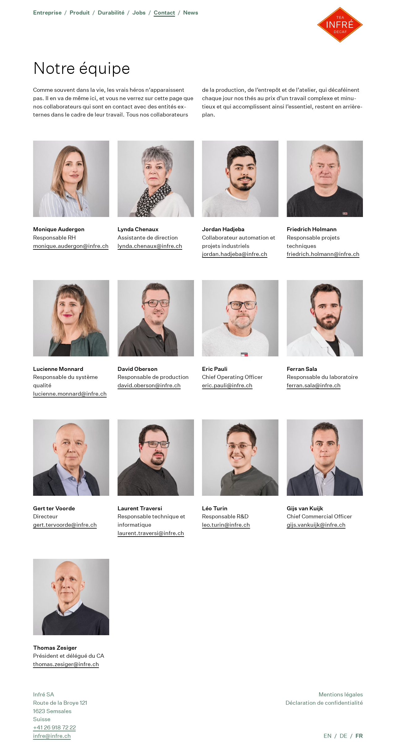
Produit (80, 12)
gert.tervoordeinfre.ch (65, 524)
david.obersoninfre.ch (149, 385)
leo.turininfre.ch (226, 524)
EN (328, 735)
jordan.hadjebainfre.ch (234, 253)
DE (343, 735)
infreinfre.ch (52, 735)
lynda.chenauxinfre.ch (150, 245)
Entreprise (47, 12)
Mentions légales (341, 694)
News (190, 12)
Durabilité (111, 12)
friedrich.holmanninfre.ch (323, 253)
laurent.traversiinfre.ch (151, 533)
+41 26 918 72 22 (54, 727)
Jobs (139, 12)
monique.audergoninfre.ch (71, 245)
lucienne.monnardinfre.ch (70, 393)
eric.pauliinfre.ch (227, 385)
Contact (164, 12)
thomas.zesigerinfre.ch (66, 664)
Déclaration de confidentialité (324, 702)
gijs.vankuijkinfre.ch (316, 524)
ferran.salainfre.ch (314, 385)
